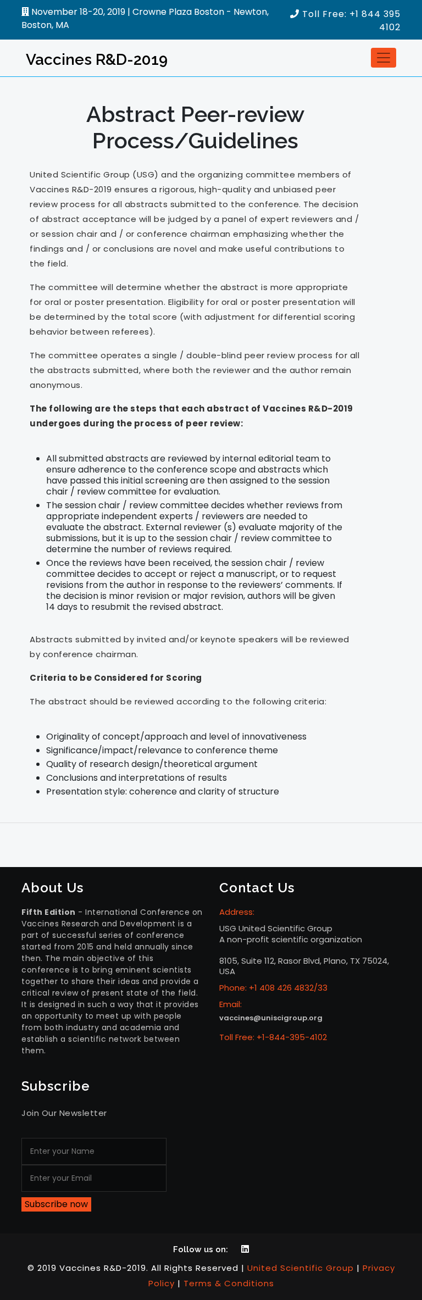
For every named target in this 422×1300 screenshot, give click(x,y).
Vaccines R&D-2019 (97, 60)
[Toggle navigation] (383, 58)
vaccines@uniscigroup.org (271, 1018)
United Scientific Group (300, 1268)
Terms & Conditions (229, 1283)
